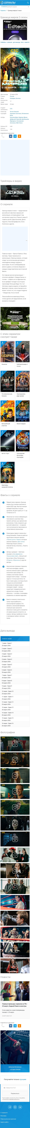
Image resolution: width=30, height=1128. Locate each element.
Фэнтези (18, 98)
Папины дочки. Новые (13, 539)
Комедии (12, 98)
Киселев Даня (14, 117)
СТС (11, 108)
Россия (12, 96)
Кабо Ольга (19, 123)
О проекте (4, 1112)
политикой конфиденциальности (11, 1099)
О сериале (9, 42)
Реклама (3, 1115)
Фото (22, 42)
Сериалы (3, 10)
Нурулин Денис (23, 117)
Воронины (17, 560)
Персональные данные (8, 1119)
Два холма (21, 541)
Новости (26, 42)
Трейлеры (3, 42)
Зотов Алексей (14, 111)
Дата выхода (16, 42)
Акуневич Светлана (15, 113)
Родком (10, 560)
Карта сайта (4, 1122)
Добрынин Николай (15, 119)
